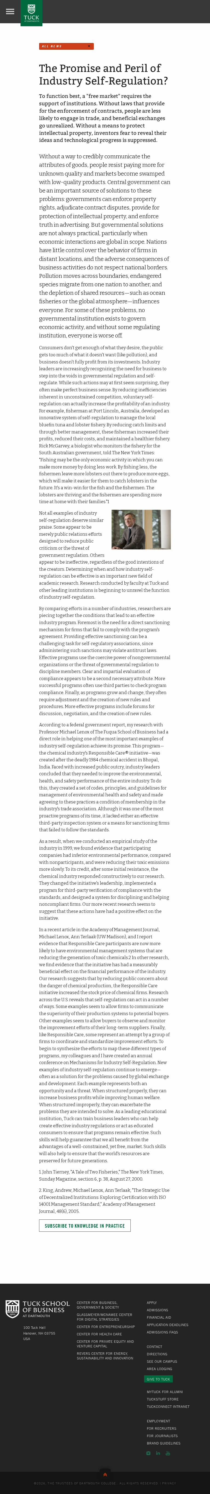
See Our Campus (162, 1361)
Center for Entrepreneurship (106, 1326)
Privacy (169, 1483)
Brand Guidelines (163, 1443)
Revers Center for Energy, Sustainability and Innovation (105, 1355)
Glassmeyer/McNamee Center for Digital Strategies (104, 1316)
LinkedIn (158, 1453)
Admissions (157, 1310)
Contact (154, 1346)
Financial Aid (159, 1317)
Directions (157, 1354)
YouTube (168, 1453)
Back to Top (105, 1473)
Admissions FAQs (162, 1332)
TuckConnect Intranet (168, 1406)
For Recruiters (161, 1428)
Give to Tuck (158, 1379)
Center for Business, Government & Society (98, 1304)
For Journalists (162, 1436)
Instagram (148, 1453)
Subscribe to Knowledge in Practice (85, 1226)
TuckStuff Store (163, 1399)
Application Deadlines (167, 1325)
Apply (152, 1302)
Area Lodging (159, 1369)
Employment (158, 1421)
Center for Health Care (99, 1334)
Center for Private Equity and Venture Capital (105, 1343)
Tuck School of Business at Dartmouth (31, 13)
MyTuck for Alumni (165, 1392)
